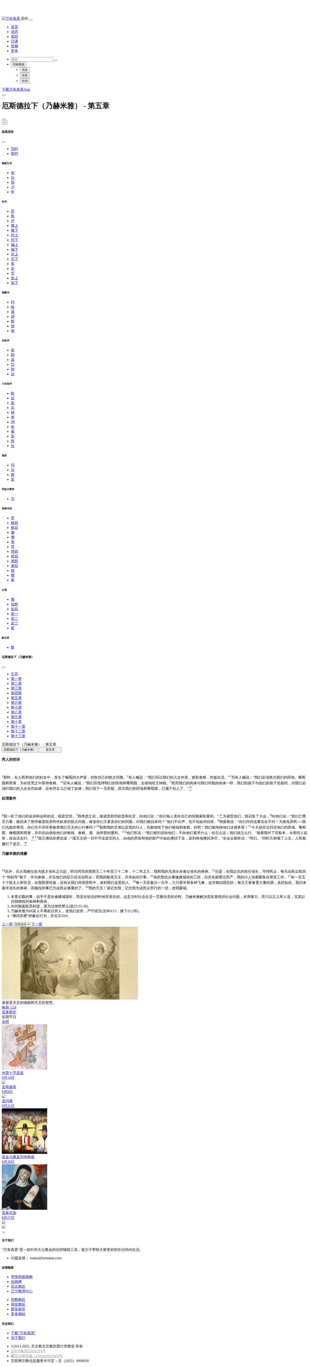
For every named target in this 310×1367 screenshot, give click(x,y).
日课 (14, 41)
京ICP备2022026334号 (28, 1351)
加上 (14, 278)
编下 (14, 249)
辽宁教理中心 (22, 1291)
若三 (14, 623)
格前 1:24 (9, 1007)
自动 (25, 80)
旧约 (14, 149)
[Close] (3, 119)
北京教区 (18, 1286)
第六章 (16, 703)
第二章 (16, 683)
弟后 (14, 566)
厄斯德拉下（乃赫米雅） (20, 749)
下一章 (36, 924)
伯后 (14, 609)
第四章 (16, 693)
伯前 (14, 604)
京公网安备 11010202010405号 (39, 1356)
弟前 (14, 561)
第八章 (16, 712)
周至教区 (18, 1304)
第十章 (16, 722)
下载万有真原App (16, 89)
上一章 (7, 924)
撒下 (14, 230)
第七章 (16, 707)
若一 (14, 614)
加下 (14, 283)
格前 (14, 523)
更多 (14, 51)
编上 (14, 245)
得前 (14, 551)
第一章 (16, 679)
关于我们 (18, 1338)
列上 (14, 235)
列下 (14, 240)
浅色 (25, 70)
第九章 (16, 717)
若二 (14, 618)
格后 (14, 528)
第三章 (16, 688)
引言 (14, 674)
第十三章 (18, 736)
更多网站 (18, 1314)
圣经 (14, 36)
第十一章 (18, 726)
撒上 (14, 225)
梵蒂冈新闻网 (22, 1277)
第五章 (16, 698)
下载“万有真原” (23, 1333)
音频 (14, 46)
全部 (5, 1022)
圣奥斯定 (9, 1012)
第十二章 (18, 731)
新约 (14, 153)
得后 (14, 556)
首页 (14, 27)
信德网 (16, 1282)
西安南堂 (18, 1309)
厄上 (14, 254)
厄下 (14, 259)
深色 (25, 75)
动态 (14, 32)
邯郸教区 (18, 1300)
